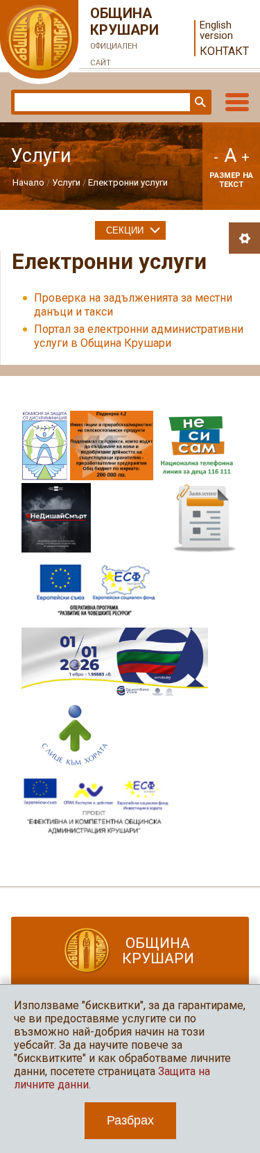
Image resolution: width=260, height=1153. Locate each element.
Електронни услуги (128, 182)
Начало (28, 182)
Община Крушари (124, 36)
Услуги (66, 182)
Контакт (224, 51)
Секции (125, 230)
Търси (199, 102)
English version (216, 30)
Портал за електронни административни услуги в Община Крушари (138, 336)
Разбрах (130, 1120)
